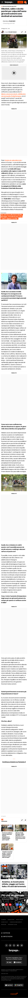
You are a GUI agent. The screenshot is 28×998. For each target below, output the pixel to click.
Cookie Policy (4, 922)
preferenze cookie (12, 924)
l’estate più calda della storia (13, 160)
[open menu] (2, 2)
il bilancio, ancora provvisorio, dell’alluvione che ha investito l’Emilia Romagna (13, 94)
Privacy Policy (19, 919)
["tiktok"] (3, 904)
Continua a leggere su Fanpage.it (14, 762)
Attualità (3, 816)
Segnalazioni (11, 919)
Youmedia (3, 919)
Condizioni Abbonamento (16, 922)
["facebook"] (17, 904)
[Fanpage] (14, 950)
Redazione (3, 924)
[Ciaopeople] (14, 994)
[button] (25, 32)
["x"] (13, 904)
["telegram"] (20, 904)
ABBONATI (20, 2)
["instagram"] (6, 904)
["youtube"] (10, 904)
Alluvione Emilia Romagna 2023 (9, 6)
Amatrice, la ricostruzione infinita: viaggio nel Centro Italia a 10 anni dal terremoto (14, 884)
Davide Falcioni (12, 32)
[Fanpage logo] (9, 2)
